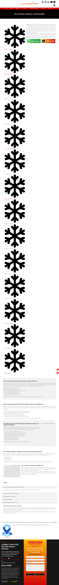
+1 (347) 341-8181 (4, 559)
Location (25, 8)
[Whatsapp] (48, 2)
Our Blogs (43, 8)
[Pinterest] (54, 2)
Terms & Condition (14, 581)
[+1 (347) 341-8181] (1, 558)
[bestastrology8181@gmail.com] (8, 558)
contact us (50, 8)
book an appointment (34, 8)
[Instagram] (45, 2)
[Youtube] (51, 2)
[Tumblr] (54, 5)
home (6, 8)
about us (11, 8)
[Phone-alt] (57, 370)
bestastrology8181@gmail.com (13, 559)
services (18, 8)
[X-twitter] (42, 2)
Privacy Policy (13, 581)
